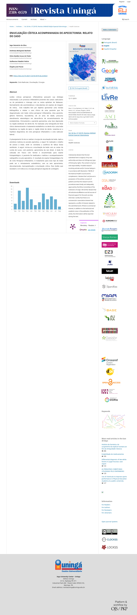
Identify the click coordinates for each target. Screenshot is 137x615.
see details (91, 230)
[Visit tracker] (102, 492)
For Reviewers (107, 510)
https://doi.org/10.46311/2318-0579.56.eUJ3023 (30, 76)
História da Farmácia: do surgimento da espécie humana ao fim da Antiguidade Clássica (114, 446)
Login (129, 2)
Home (12, 26)
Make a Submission (109, 30)
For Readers (106, 505)
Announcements (12, 19)
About (42, 19)
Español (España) (110, 49)
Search (126, 19)
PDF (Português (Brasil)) (79, 88)
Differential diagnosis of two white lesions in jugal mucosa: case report (114, 461)
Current (24, 19)
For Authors (106, 507)
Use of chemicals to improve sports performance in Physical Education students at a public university (114, 479)
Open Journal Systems (110, 522)
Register (121, 2)
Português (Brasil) (110, 42)
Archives (34, 19)
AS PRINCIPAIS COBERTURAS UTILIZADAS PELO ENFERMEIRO (113, 470)
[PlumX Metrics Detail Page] (72, 226)
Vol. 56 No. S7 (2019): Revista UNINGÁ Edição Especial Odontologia (45, 26)
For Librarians (107, 513)
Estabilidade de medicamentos (113, 454)
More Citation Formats (77, 123)
